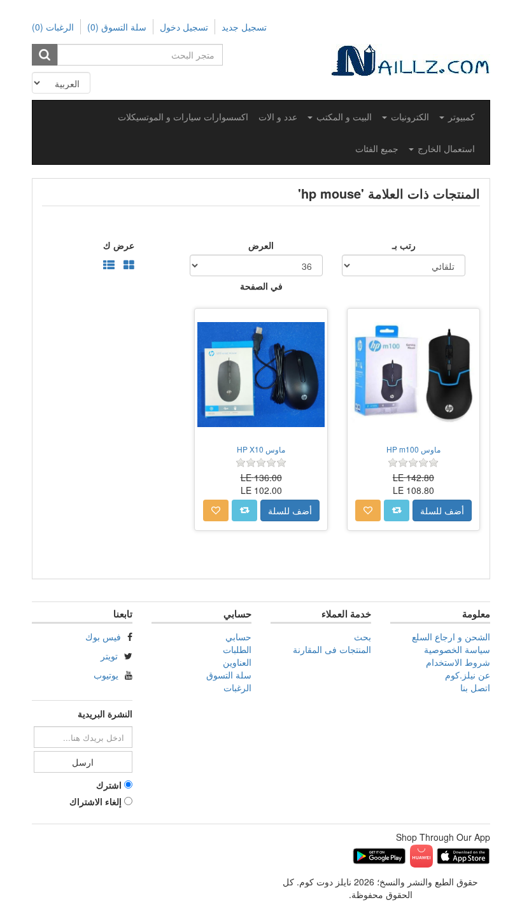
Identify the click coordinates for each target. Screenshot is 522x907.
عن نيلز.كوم (467, 674)
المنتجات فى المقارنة (332, 649)
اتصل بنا (475, 687)
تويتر (109, 655)
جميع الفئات (377, 148)
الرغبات (237, 687)
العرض (261, 245)
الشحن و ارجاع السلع (451, 636)
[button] (457, 116)
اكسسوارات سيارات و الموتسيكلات (183, 116)
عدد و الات (277, 116)
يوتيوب (106, 674)
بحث (362, 636)
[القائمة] (109, 265)
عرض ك (118, 245)
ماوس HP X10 (261, 449)
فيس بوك (103, 636)
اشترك (109, 784)
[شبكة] (129, 265)
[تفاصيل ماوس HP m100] (413, 374)
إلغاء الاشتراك (95, 801)
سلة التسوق (228, 674)
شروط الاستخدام (458, 662)
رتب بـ (404, 245)
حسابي (238, 636)
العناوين (237, 662)
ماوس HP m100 (413, 449)
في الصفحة (261, 285)
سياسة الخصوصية (457, 649)
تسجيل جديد (244, 26)
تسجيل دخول (184, 26)
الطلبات (237, 649)
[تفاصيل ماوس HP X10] (260, 374)
